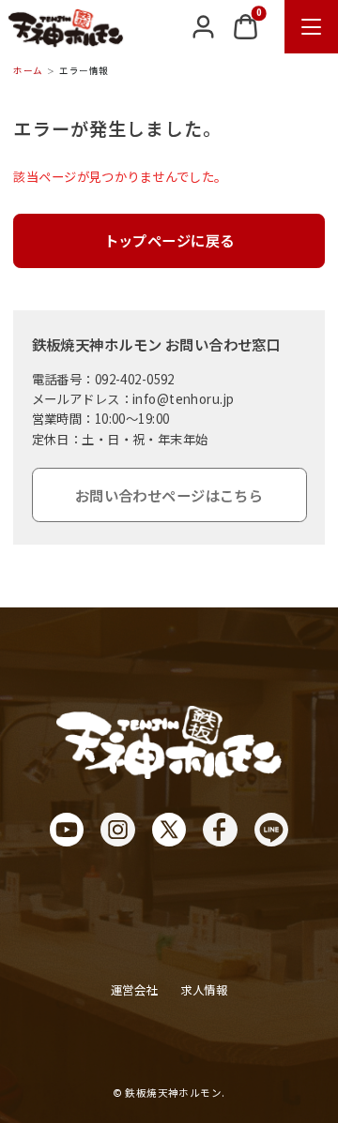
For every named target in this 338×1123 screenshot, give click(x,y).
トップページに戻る (169, 240)
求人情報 (203, 989)
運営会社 (134, 989)
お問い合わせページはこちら (169, 495)
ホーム (27, 70)
